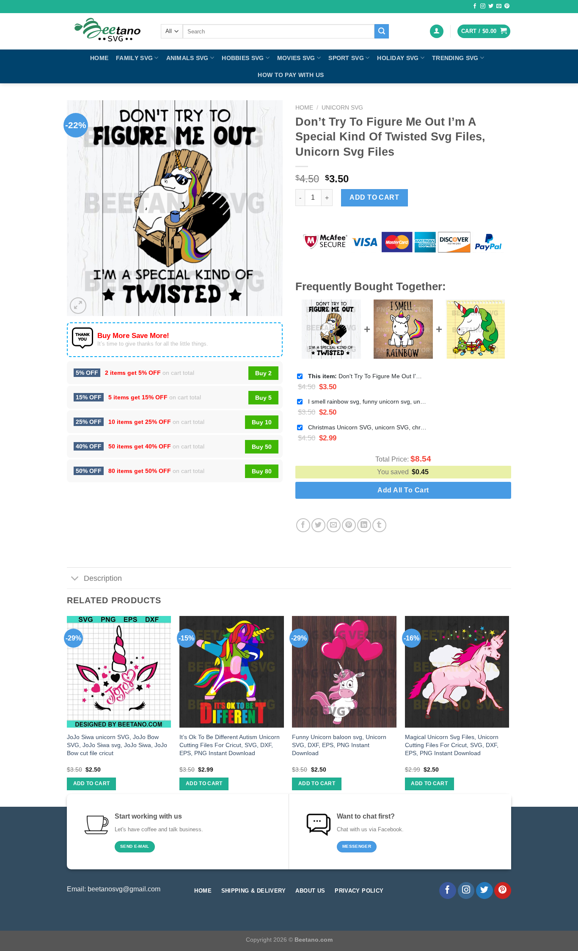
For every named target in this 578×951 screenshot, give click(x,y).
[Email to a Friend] (334, 525)
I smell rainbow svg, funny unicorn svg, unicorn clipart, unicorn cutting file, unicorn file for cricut (367, 401)
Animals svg (187, 58)
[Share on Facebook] (303, 525)
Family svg (134, 58)
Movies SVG (296, 58)
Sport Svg (346, 58)
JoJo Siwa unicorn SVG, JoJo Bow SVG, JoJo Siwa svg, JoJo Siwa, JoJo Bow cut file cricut (117, 745)
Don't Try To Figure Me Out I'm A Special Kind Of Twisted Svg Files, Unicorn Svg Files (367, 376)
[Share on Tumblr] (379, 525)
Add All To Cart (403, 490)
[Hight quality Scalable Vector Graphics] (107, 31)
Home (99, 58)
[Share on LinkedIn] (364, 525)
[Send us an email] (498, 6)
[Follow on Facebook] (474, 6)
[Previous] (67, 710)
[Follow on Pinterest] (506, 6)
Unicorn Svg (342, 107)
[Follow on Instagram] (482, 6)
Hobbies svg (243, 58)
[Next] (508, 710)
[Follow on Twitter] (490, 6)
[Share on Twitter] (318, 525)
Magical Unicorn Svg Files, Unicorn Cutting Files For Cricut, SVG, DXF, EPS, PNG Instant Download (451, 745)
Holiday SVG (397, 58)
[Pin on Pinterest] (349, 525)
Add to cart (374, 197)
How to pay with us (291, 74)
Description (103, 578)
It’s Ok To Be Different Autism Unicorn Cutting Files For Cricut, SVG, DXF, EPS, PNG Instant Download (229, 745)
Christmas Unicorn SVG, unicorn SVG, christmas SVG (367, 427)
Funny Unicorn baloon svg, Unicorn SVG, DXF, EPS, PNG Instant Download (339, 745)
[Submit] (381, 31)
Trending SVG (455, 58)
